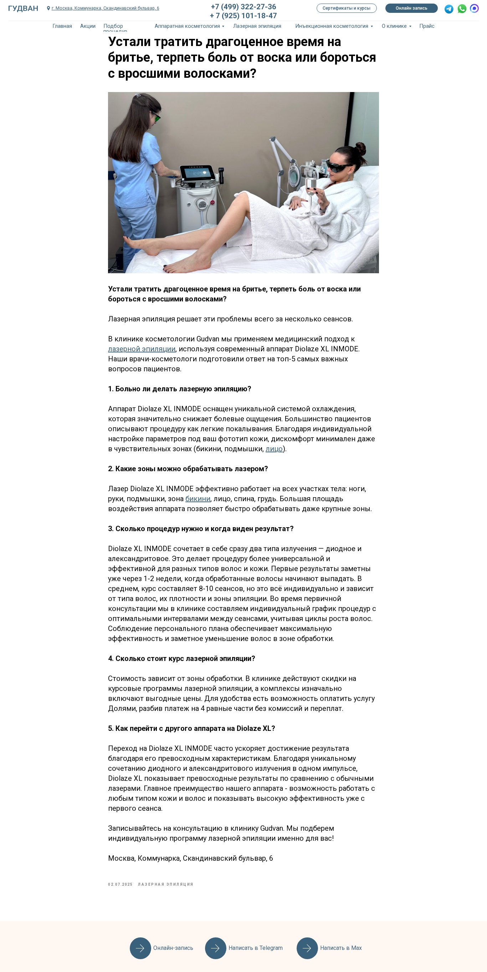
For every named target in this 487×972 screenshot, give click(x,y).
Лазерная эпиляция (257, 26)
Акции (88, 26)
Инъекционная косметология (331, 26)
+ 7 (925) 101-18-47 (243, 15)
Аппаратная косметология (187, 26)
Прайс (427, 26)
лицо (274, 448)
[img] (462, 9)
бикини (197, 498)
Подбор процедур (115, 29)
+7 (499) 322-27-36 (243, 6)
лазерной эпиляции (141, 349)
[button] (449, 9)
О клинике (394, 26)
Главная (62, 26)
